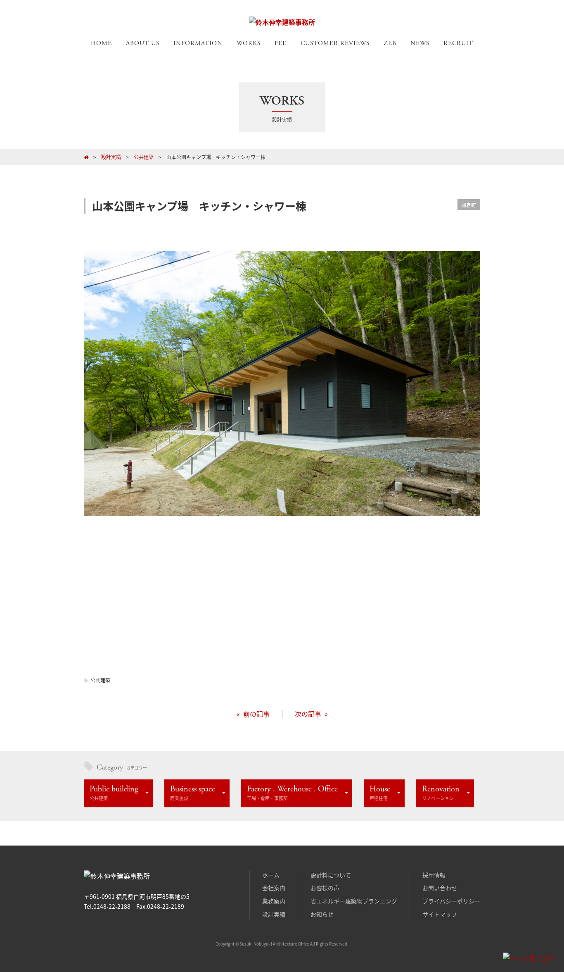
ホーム (271, 875)
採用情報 (434, 875)
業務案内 (273, 901)
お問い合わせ (439, 888)
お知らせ (322, 914)
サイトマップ (439, 914)
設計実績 (273, 914)
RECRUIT (458, 43)
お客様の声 (324, 888)
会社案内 (273, 888)
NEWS (419, 43)
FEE (281, 43)
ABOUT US (142, 43)
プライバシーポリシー (451, 901)
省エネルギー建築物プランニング (353, 901)
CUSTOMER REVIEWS (335, 43)
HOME (101, 43)
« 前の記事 (253, 714)
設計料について (330, 875)
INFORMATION (198, 43)
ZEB (390, 43)
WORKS (249, 43)
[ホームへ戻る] (282, 22)
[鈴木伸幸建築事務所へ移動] (86, 156)
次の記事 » (311, 714)
